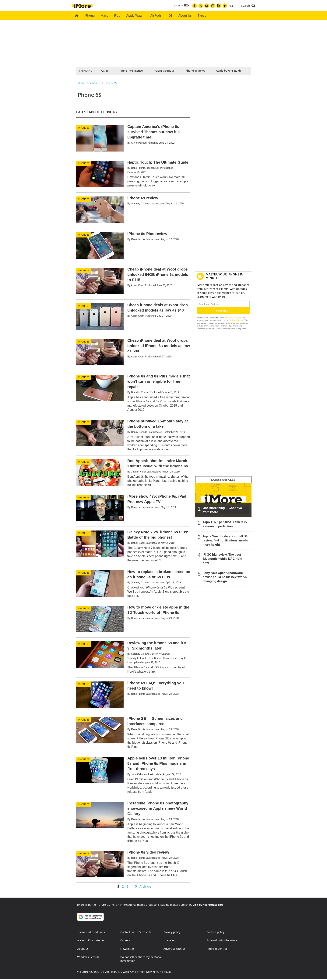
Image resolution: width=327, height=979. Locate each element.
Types (202, 15)
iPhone (90, 15)
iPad (117, 15)
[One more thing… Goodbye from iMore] (223, 500)
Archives (145, 886)
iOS (170, 15)
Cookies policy (215, 932)
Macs (104, 15)
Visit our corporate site (208, 904)
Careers (125, 940)
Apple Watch (135, 15)
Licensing (169, 940)
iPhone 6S (111, 83)
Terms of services (233, 317)
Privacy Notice (236, 320)
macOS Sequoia (164, 70)
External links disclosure (222, 940)
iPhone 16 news (195, 70)
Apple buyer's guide (228, 70)
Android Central (217, 948)
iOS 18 (104, 70)
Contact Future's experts (135, 932)
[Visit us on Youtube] (206, 5)
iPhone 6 (95, 83)
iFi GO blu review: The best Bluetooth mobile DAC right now (222, 559)
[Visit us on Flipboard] (225, 5)
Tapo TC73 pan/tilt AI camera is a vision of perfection (225, 524)
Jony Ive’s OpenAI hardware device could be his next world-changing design (225, 577)
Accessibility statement (91, 940)
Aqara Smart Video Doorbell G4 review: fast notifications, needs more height (225, 540)
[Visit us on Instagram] (212, 5)
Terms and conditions (91, 932)
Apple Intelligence (131, 70)
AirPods (156, 15)
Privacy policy (172, 932)
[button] (248, 6)
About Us (185, 15)
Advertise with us (174, 948)
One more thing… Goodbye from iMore (222, 510)
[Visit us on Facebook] (194, 5)
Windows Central (88, 957)
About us (83, 948)
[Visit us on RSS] (218, 5)
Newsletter (127, 948)
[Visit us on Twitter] (200, 5)
